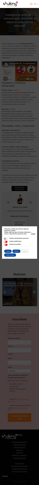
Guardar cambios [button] (10, 255)
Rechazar (16, 251)
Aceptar (8, 251)
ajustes (33, 234)
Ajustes (25, 251)
